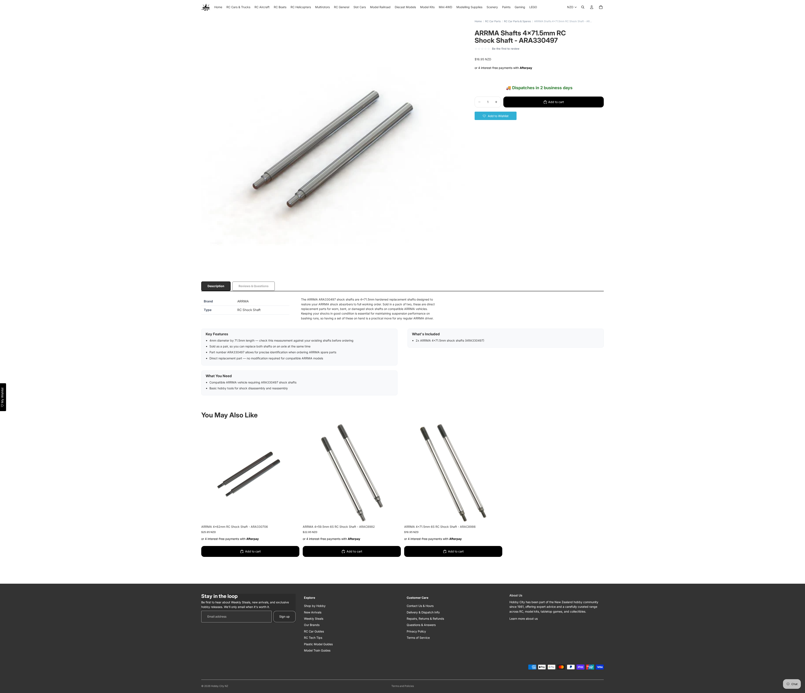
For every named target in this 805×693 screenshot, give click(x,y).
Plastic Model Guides (318, 644)
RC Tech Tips (313, 637)
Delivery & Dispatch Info (423, 612)
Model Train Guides (317, 650)
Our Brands (311, 625)
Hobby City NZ (219, 686)
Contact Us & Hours (420, 606)
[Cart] (600, 7)
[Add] (293, 515)
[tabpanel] (402, 346)
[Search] (582, 7)
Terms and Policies (402, 686)
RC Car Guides (314, 631)
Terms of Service (418, 637)
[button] (496, 116)
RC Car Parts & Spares (517, 21)
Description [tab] (216, 286)
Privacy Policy (416, 631)
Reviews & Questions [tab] (254, 286)
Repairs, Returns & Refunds (425, 618)
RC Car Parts (493, 21)
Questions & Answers (421, 625)
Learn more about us (523, 618)
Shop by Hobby (315, 606)
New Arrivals (312, 612)
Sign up (284, 616)
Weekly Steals (313, 618)
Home (478, 21)
